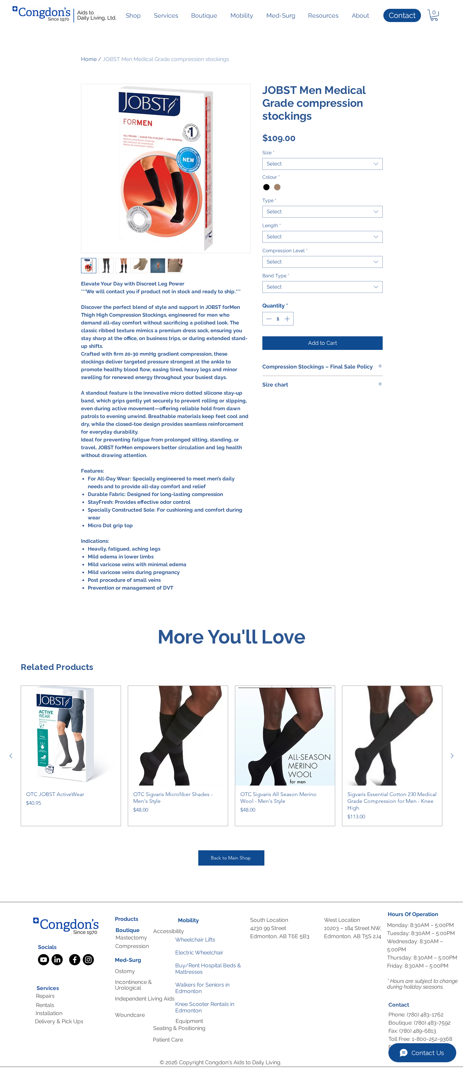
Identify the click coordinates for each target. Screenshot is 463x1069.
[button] (133, 15)
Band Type (275, 275)
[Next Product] (452, 756)
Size (268, 152)
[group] (231, 756)
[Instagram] (88, 959)
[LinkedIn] (57, 959)
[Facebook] (74, 959)
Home (89, 59)
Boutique (128, 930)
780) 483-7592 (432, 1022)
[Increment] (288, 318)
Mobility (188, 920)
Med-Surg (128, 960)
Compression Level (285, 250)
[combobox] (322, 164)
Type (269, 200)
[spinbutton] (278, 318)
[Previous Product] (11, 756)
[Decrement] (268, 318)
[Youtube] (43, 959)
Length (271, 225)
